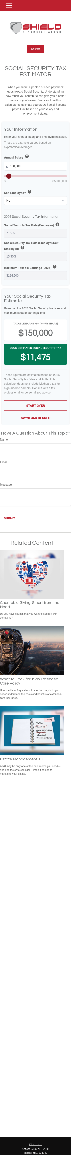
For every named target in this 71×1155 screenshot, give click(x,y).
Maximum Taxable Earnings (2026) (30, 267)
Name (4, 439)
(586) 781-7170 (40, 1149)
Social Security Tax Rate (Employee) (32, 224)
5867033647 (40, 1152)
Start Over (35, 405)
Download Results (36, 418)
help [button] (27, 156)
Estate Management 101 (22, 759)
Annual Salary (16, 156)
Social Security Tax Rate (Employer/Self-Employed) (31, 246)
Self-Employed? (18, 192)
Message (6, 484)
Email (3, 462)
